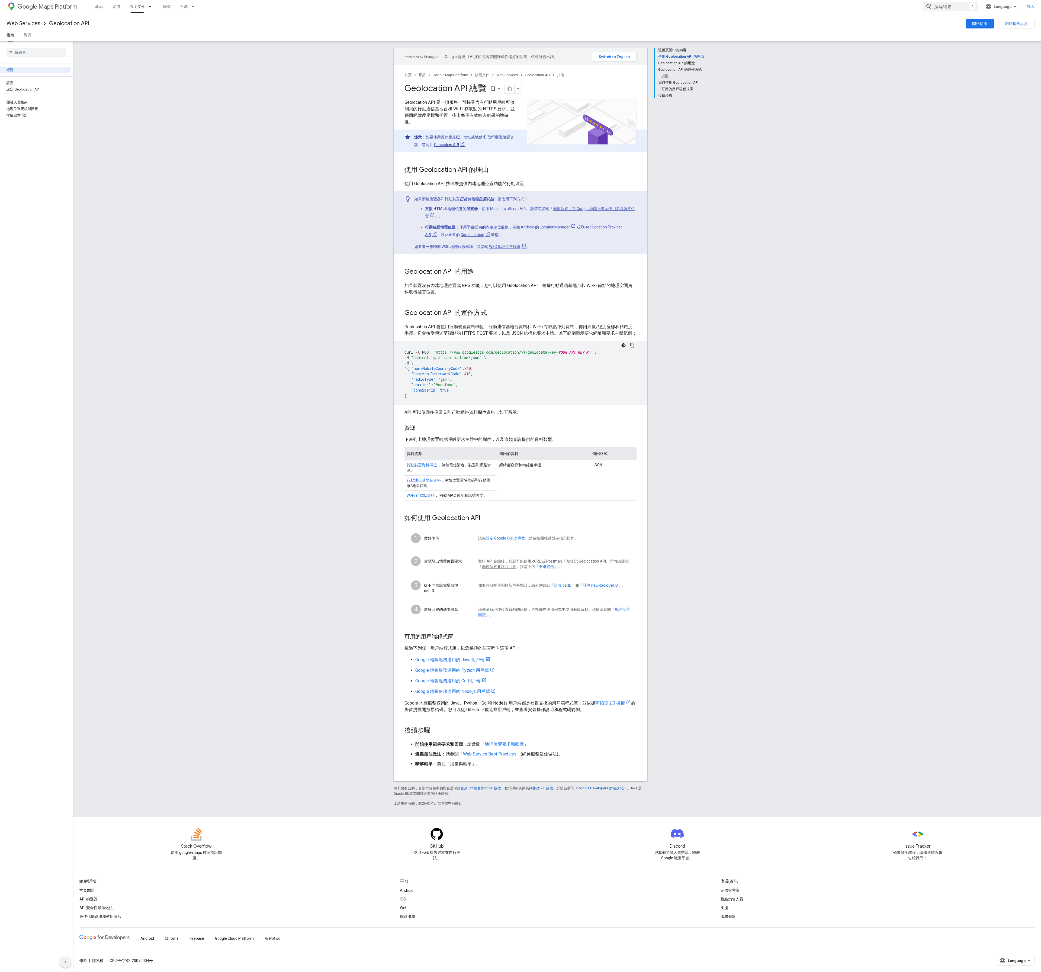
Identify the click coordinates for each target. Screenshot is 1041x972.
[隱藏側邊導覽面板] (65, 962)
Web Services (23, 23)
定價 (116, 6)
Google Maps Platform (450, 75)
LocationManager (555, 227)
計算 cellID (562, 585)
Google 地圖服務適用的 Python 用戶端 (452, 670)
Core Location (472, 234)
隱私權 (98, 960)
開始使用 (979, 23)
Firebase (196, 938)
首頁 (408, 75)
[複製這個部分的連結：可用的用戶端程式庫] (458, 637)
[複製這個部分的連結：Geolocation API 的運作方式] (492, 313)
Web (403, 908)
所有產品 (272, 938)
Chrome (172, 938)
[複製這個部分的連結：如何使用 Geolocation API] (485, 518)
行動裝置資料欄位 (422, 465)
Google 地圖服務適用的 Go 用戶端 (448, 680)
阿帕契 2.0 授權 (610, 703)
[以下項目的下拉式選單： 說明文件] (151, 6)
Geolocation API (69, 23)
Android (406, 890)
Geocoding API (446, 145)
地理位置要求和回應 (504, 744)
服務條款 (728, 916)
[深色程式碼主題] (623, 345)
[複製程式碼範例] (632, 345)
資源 (27, 35)
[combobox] (950, 6)
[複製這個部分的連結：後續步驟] (435, 731)
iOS (403, 899)
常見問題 (87, 890)
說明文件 (137, 6)
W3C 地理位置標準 (504, 246)
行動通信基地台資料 (424, 480)
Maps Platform (57, 6)
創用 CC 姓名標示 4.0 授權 (481, 788)
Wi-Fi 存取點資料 (421, 495)
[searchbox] (36, 52)
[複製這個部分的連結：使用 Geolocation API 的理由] (494, 170)
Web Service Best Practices (489, 754)
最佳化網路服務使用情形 (100, 916)
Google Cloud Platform (234, 938)
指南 (10, 35)
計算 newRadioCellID (600, 585)
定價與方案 (730, 890)
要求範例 (546, 566)
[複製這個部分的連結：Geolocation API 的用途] (479, 272)
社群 (184, 6)
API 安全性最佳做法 (96, 908)
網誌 (167, 6)
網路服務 (407, 916)
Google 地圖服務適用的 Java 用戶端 (449, 659)
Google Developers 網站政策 (600, 788)
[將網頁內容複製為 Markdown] (510, 88)
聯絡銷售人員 (1016, 23)
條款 (83, 960)
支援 (724, 908)
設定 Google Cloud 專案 (505, 538)
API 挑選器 (88, 899)
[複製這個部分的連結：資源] (420, 428)
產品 (99, 6)
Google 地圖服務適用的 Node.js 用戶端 (452, 691)
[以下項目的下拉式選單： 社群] (194, 6)
